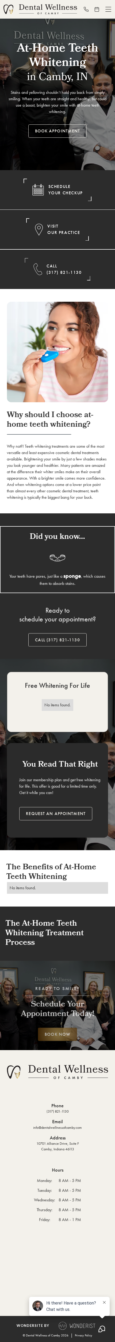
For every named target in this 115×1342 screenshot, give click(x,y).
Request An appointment (56, 813)
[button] (108, 9)
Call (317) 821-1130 (57, 639)
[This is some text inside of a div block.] (88, 9)
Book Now (57, 1034)
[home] (40, 9)
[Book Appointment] (98, 9)
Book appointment (57, 131)
